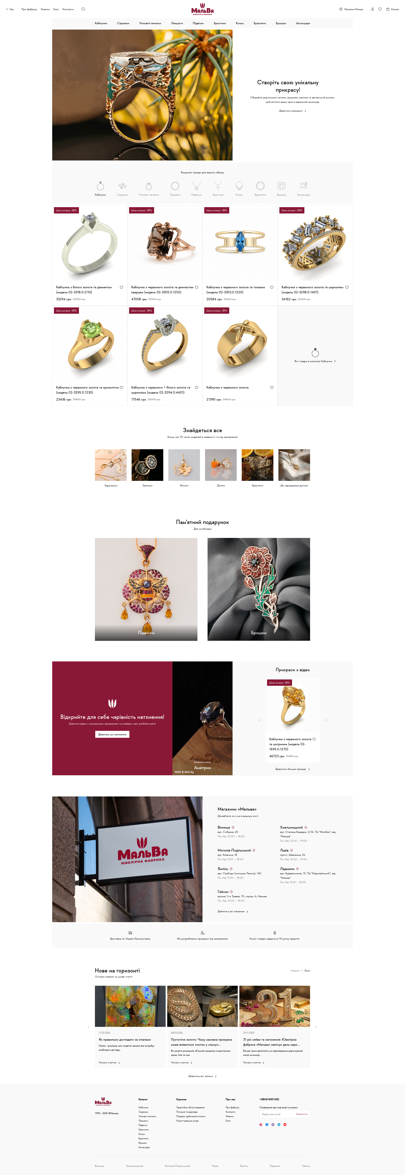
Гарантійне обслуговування (190, 1107)
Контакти (68, 9)
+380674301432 (269, 1099)
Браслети (260, 23)
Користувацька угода (187, 1120)
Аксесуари (303, 23)
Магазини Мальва (353, 9)
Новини (45, 9)
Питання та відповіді (186, 1111)
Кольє (240, 23)
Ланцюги (177, 23)
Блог (56, 9)
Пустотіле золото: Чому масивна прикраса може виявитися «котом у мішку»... (201, 1042)
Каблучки (101, 23)
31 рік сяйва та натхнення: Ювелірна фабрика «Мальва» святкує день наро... (271, 1042)
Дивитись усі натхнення (112, 734)
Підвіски (198, 23)
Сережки (123, 23)
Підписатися (302, 1114)
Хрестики (220, 23)
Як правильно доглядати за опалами (125, 1039)
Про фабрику (29, 9)
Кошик (395, 9)
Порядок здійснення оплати (190, 1116)
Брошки (281, 23)
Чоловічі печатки (150, 23)
